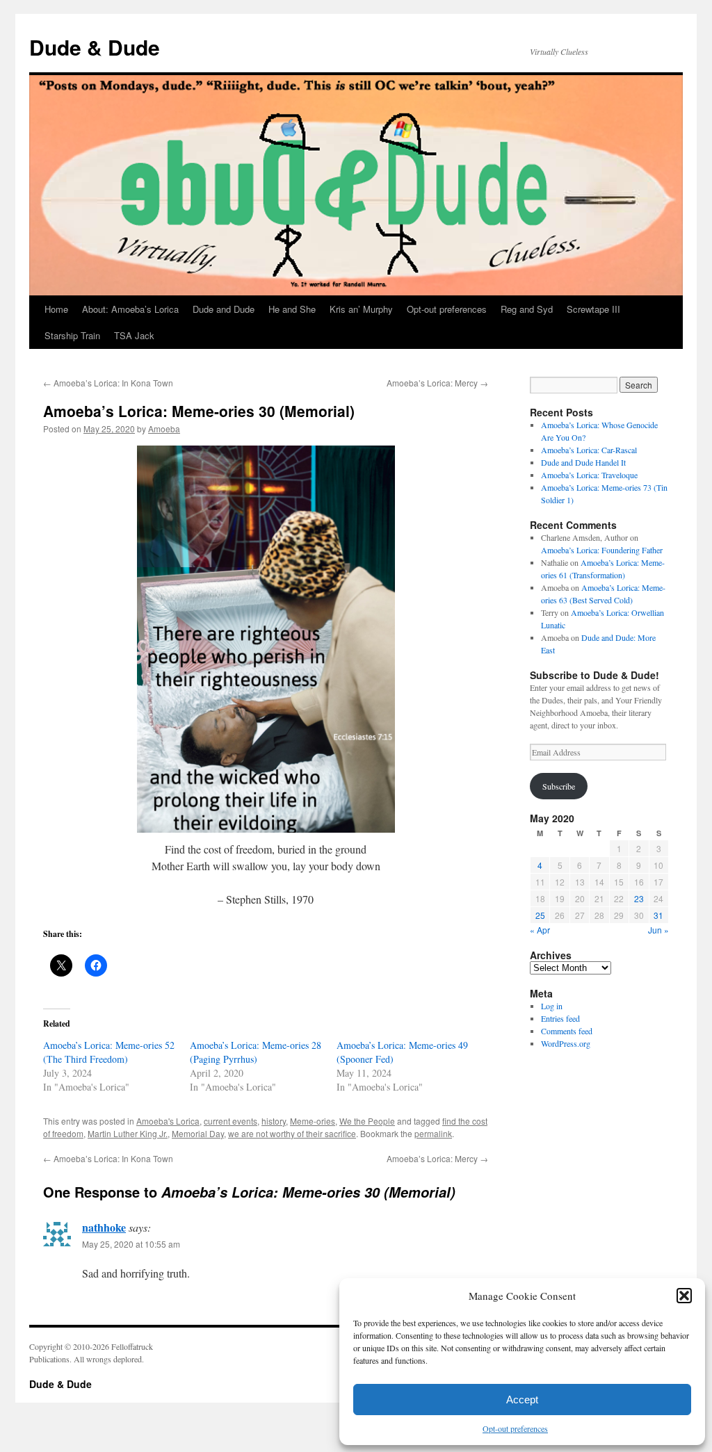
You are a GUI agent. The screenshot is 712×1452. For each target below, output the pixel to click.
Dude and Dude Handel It (583, 462)
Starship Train (72, 335)
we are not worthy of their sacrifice (292, 1133)
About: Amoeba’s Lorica (130, 309)
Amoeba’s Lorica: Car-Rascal (589, 449)
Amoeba (164, 428)
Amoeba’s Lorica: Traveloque (589, 474)
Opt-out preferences (515, 1428)
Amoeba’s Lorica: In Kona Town (108, 383)
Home (56, 309)
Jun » (658, 930)
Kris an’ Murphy (361, 309)
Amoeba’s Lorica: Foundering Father (602, 549)
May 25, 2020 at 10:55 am (131, 1244)
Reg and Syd (527, 309)
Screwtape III (593, 309)
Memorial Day (198, 1133)
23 (639, 898)
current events (230, 1121)
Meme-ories (312, 1121)
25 (540, 915)
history (273, 1121)
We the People (367, 1121)
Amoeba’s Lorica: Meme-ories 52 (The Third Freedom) (109, 1052)
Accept (522, 1399)
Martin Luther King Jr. (128, 1133)
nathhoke (104, 1227)
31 (658, 915)
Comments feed (566, 1030)
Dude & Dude (94, 47)
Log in (552, 1005)
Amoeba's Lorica (168, 1121)
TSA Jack (134, 335)
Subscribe (558, 786)
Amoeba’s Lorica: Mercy (437, 383)
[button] (684, 1296)
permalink (433, 1133)
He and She (292, 309)
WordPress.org (565, 1043)
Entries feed (560, 1018)
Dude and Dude (223, 309)
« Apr (540, 930)
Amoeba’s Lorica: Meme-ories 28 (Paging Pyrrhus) (255, 1052)
